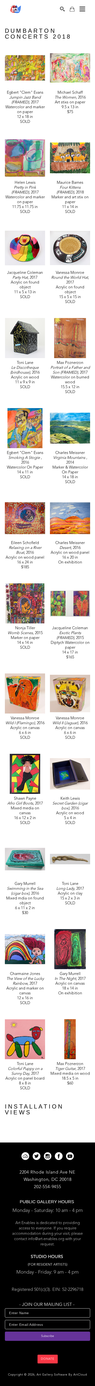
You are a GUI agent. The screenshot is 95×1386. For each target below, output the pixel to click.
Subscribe (47, 1336)
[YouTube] (70, 1156)
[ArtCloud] (26, 1156)
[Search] (62, 9)
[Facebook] (59, 1156)
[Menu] (82, 9)
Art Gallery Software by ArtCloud (62, 1374)
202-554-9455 (47, 1187)
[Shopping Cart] (72, 9)
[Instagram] (48, 1156)
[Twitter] (37, 1156)
